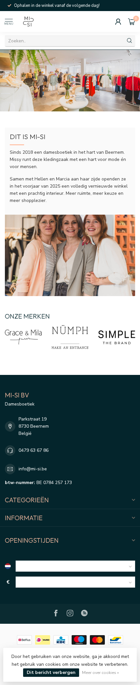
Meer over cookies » (100, 672)
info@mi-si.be (33, 469)
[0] (131, 21)
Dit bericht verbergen (51, 672)
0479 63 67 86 (34, 450)
